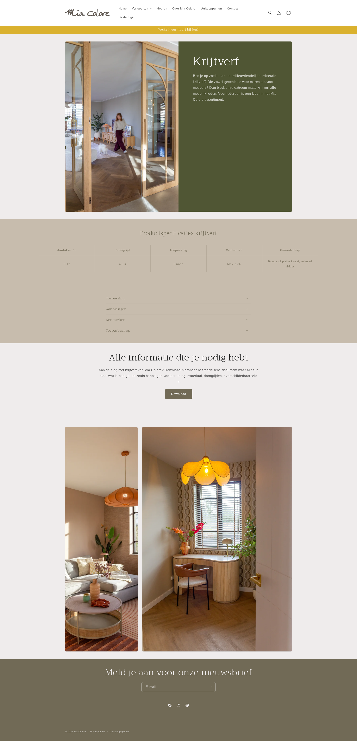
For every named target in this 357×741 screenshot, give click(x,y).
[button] (141, 8)
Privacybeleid (98, 731)
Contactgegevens (120, 731)
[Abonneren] (210, 687)
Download (178, 394)
